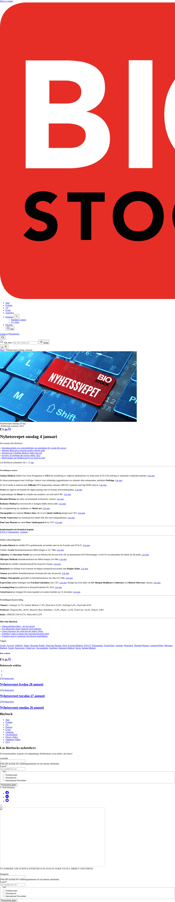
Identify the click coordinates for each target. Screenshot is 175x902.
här (32, 462)
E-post (3, 766)
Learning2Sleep (156, 645)
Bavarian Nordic (37, 645)
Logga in (4, 334)
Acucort (10, 645)
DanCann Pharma (53, 645)
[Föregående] (87, 671)
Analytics (9, 732)
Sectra (78, 648)
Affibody (19, 645)
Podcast (8, 727)
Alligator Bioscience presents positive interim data (23, 450)
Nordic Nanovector (16, 648)
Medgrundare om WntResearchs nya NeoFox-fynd (23, 458)
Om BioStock (11, 734)
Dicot (64, 645)
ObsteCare (30, 648)
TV (6, 725)
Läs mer (151, 476)
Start (7, 720)
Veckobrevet (10, 778)
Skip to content (6, 1)
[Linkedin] (7, 797)
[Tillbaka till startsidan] (87, 151)
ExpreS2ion (109, 645)
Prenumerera (13, 334)
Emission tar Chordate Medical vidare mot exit (22, 453)
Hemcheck (128, 645)
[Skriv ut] (9, 430)
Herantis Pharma (141, 645)
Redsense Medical (66, 648)
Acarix (3, 645)
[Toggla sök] (2, 337)
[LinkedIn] (6, 430)
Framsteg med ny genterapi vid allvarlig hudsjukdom (25, 636)
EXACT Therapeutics (9, 532)
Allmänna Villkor (13, 739)
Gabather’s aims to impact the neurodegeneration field (25, 634)
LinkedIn (4, 758)
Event (8, 729)
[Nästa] (87, 675)
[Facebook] (7, 793)
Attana (26, 645)
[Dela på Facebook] (1, 430)
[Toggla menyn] (4, 346)
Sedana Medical (89, 648)
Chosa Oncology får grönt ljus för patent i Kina (22, 631)
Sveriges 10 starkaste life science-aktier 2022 (21, 455)
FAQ (7, 742)
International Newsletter (15, 780)
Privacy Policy (11, 737)
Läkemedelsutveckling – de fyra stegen (18, 626)
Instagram (4, 874)
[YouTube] (7, 801)
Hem (2, 350)
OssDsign (53, 648)
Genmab (24, 532)
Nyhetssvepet (11, 775)
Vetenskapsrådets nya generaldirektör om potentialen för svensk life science (34, 448)
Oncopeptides (42, 648)
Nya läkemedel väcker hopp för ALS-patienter (22, 629)
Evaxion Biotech (75, 645)
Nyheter (8, 722)
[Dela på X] (3, 430)
